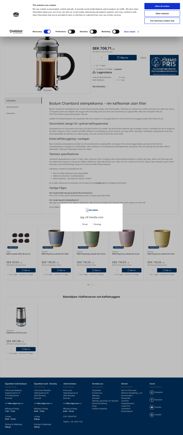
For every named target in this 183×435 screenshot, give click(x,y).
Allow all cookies (162, 6)
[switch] (71, 32)
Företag (97, 224)
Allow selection (162, 13)
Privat (85, 224)
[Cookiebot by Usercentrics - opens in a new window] (16, 32)
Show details (129, 32)
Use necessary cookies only (162, 21)
